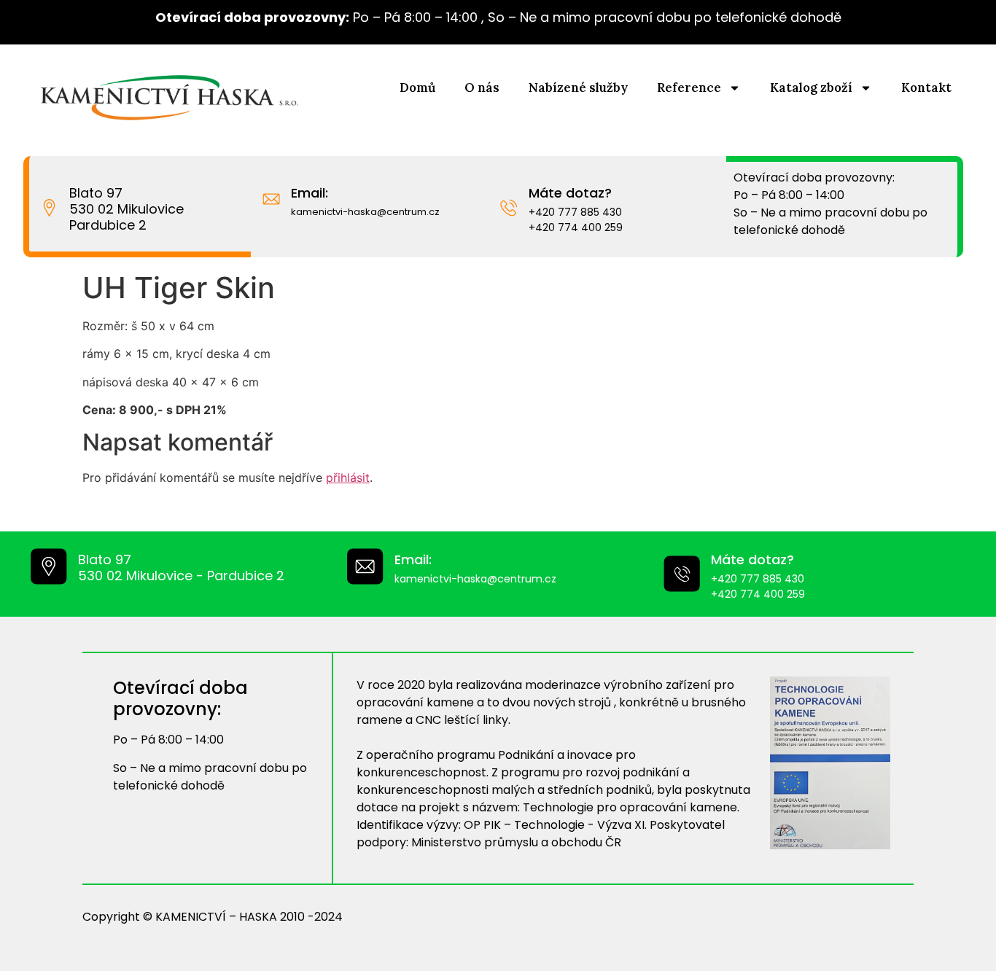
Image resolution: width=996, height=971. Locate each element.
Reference (689, 87)
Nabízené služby (578, 87)
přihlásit (348, 477)
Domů (417, 87)
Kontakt (926, 87)
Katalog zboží (811, 87)
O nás (481, 87)
